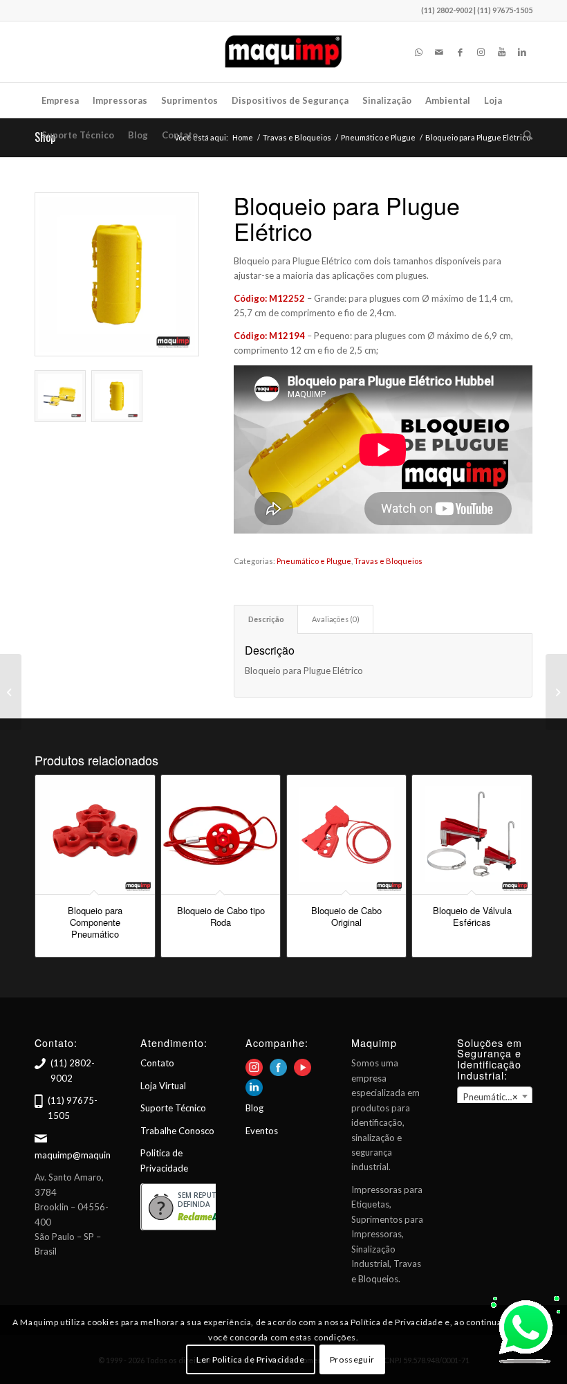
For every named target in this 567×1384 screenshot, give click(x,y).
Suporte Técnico (173, 1107)
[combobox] (494, 1096)
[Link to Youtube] (501, 52)
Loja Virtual (163, 1085)
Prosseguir (352, 1359)
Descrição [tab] (266, 618)
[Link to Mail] (439, 52)
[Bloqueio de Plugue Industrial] (10, 692)
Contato (157, 1062)
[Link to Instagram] (480, 52)
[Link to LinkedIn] (522, 52)
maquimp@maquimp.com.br (92, 1154)
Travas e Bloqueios (388, 560)
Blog (254, 1107)
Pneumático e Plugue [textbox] (497, 1096)
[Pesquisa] (524, 135)
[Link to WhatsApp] (418, 52)
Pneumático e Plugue (314, 560)
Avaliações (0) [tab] (336, 618)
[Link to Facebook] (459, 52)
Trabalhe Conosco (177, 1130)
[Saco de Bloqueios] (556, 692)
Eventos (261, 1130)
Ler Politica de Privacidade (250, 1359)
